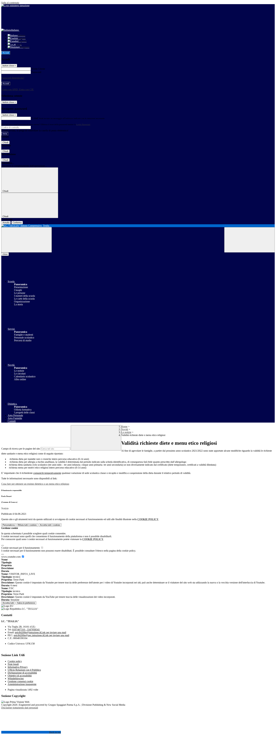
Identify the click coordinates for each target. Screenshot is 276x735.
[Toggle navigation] (26, 239)
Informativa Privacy (18, 667)
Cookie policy (15, 661)
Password (36, 72)
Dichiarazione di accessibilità (22, 672)
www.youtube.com (11, 556)
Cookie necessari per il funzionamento (20, 547)
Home (124, 426)
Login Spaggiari (83, 124)
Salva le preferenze (26, 603)
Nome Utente (38, 68)
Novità (124, 429)
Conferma (17, 222)
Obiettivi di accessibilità (20, 675)
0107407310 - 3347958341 (26, 629)
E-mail (34, 118)
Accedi (6, 53)
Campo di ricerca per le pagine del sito (20, 448)
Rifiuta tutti (27, 525)
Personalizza (9, 525)
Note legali (13, 664)
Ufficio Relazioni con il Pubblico (24, 670)
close (5, 254)
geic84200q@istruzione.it (40, 632)
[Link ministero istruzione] (15, 5)
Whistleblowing (16, 678)
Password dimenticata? (12, 78)
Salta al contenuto (10, 2)
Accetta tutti (50, 525)
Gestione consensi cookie (20, 681)
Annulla (6, 222)
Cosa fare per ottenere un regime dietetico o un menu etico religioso (35, 484)
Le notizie (126, 432)
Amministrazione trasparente (22, 684)
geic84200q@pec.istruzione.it (41, 635)
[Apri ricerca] (249, 239)
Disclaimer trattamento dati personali (19, 707)
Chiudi (5, 142)
